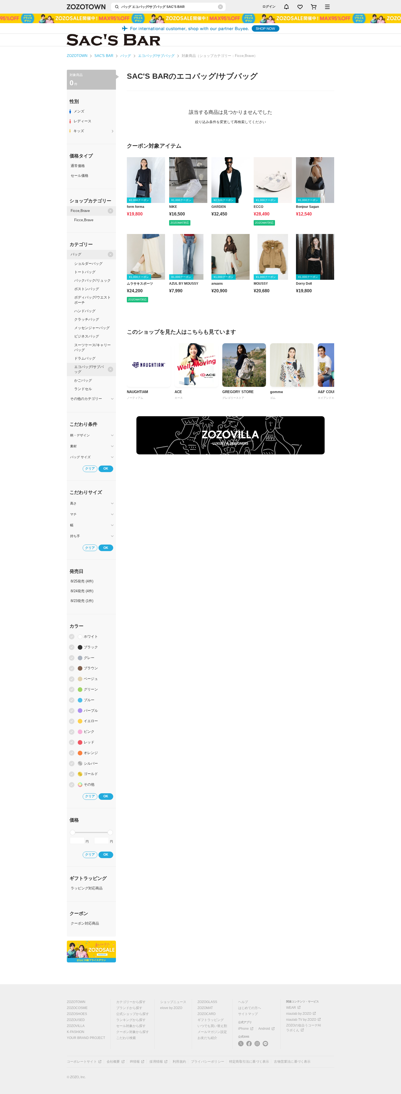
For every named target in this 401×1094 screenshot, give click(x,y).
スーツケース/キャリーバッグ (92, 347)
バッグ (125, 56)
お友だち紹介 (207, 1038)
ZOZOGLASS (207, 1002)
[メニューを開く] (327, 7)
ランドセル (83, 389)
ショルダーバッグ (88, 264)
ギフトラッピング (210, 1020)
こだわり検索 (126, 1038)
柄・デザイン (80, 435)
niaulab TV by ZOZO (301, 1020)
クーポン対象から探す (132, 1032)
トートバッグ (84, 272)
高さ (73, 503)
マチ (73, 514)
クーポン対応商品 (85, 923)
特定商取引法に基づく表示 (249, 1061)
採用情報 (156, 1061)
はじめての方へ (249, 1008)
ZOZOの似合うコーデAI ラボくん (303, 1027)
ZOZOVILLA (76, 1026)
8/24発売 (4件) (82, 591)
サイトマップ (248, 1014)
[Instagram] (257, 1046)
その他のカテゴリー (86, 399)
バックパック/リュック (92, 280)
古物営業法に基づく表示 (292, 1061)
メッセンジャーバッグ (92, 328)
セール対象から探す (131, 1026)
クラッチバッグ (86, 319)
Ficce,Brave (80, 211)
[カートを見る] (314, 7)
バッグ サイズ (80, 457)
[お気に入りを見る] (300, 7)
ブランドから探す (129, 1008)
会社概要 (113, 1061)
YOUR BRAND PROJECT (86, 1038)
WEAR (291, 1008)
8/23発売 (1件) (82, 601)
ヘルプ (243, 1002)
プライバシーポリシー (207, 1061)
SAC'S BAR (103, 56)
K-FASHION (75, 1032)
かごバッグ (83, 380)
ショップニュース (173, 1002)
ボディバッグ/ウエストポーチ (92, 299)
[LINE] (265, 1044)
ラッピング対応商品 (87, 888)
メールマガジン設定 (212, 1032)
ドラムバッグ (84, 358)
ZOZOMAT (205, 1008)
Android (264, 1029)
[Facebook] (249, 1046)
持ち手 (75, 536)
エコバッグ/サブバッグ (156, 56)
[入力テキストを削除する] (220, 6)
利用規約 (179, 1061)
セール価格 (79, 176)
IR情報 (135, 1061)
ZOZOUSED (76, 1020)
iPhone (243, 1029)
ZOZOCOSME (77, 1008)
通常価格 (78, 166)
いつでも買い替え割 (212, 1026)
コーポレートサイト (82, 1061)
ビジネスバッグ (86, 336)
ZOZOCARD (206, 1014)
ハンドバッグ (84, 311)
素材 (73, 446)
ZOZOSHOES (77, 1014)
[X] (241, 1046)
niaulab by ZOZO (298, 1014)
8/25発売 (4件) (82, 581)
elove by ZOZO (171, 1008)
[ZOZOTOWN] (86, 7)
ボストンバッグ (86, 289)
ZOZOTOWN (77, 56)
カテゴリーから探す (131, 1002)
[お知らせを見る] (286, 7)
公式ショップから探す (132, 1014)
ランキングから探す (131, 1020)
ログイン (269, 6)
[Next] (326, 371)
